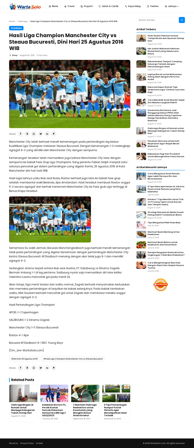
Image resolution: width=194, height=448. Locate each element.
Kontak (39, 443)
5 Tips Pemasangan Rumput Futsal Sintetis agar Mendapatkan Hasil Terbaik (115, 410)
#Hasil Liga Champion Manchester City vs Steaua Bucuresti (73, 358)
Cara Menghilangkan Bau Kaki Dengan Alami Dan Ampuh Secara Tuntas (166, 265)
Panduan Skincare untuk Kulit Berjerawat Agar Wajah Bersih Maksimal (163, 144)
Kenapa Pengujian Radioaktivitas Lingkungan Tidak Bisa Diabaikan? (166, 253)
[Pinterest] (54, 134)
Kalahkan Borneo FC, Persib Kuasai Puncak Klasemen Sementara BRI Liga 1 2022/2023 (54, 410)
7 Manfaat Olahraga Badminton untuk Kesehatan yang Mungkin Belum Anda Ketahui (85, 410)
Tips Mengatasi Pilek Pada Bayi (164, 222)
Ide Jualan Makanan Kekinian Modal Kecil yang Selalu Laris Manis (163, 51)
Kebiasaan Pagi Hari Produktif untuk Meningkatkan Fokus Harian (166, 155)
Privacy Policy (27, 443)
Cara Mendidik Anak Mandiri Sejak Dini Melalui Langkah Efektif (166, 101)
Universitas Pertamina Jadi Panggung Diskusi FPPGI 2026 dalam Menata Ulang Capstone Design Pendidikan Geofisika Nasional (164, 115)
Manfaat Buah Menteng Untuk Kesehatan (164, 233)
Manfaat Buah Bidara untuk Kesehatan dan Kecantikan (162, 243)
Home (12, 21)
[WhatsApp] (34, 134)
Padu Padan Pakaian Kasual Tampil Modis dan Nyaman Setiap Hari (166, 38)
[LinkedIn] (47, 134)
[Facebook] (20, 134)
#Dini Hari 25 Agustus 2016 (24, 358)
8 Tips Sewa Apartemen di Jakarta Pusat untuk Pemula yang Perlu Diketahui (166, 189)
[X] (27, 134)
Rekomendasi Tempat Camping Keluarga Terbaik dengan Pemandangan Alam (165, 64)
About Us (13, 443)
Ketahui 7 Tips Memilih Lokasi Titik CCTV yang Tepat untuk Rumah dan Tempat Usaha (166, 202)
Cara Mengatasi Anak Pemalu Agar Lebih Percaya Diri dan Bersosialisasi (164, 176)
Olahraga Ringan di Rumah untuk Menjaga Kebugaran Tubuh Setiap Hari (23, 408)
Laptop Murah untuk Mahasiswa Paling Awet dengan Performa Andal (165, 77)
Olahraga (22, 21)
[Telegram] (40, 134)
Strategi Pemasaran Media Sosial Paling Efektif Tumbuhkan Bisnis (166, 213)
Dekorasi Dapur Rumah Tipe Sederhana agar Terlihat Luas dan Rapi (166, 90)
